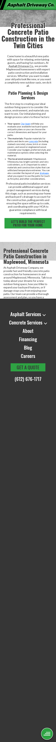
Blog (28, 347)
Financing (28, 339)
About (28, 330)
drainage (44, 173)
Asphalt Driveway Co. (21, 66)
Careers (28, 355)
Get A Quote (28, 367)
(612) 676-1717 (28, 378)
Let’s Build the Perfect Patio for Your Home (28, 223)
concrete (33, 141)
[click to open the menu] (47, 733)
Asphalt (25, 313)
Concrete (25, 322)
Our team (25, 123)
